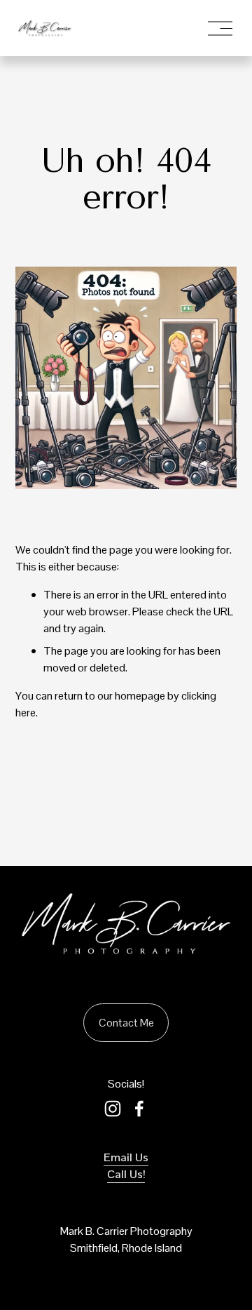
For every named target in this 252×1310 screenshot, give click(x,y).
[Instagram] (112, 1108)
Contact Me (126, 1022)
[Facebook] (139, 1108)
